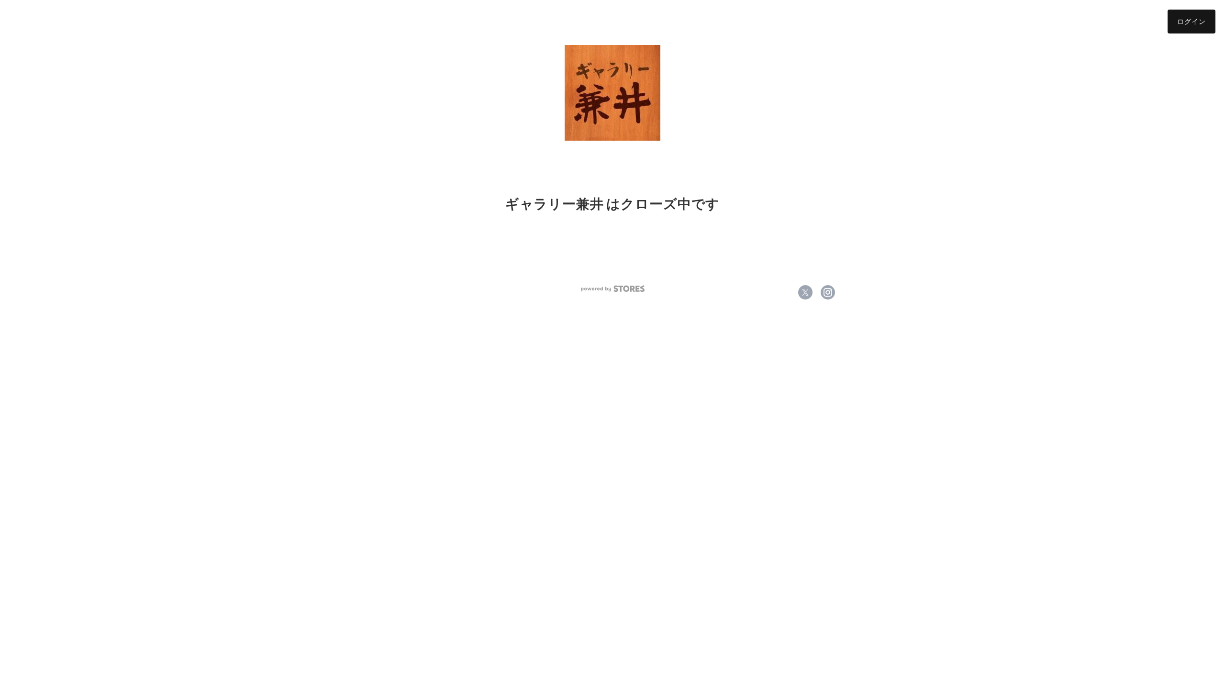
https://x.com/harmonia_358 (805, 292)
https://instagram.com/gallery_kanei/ (828, 292)
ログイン (1191, 21)
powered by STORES (613, 288)
